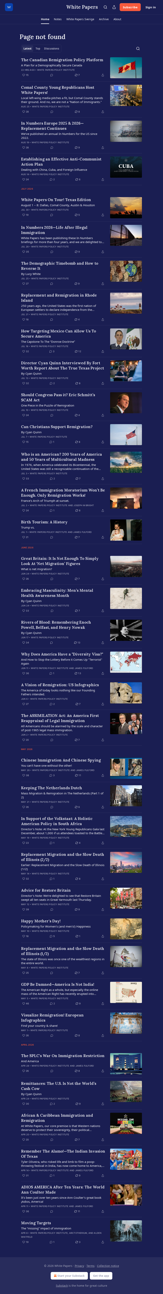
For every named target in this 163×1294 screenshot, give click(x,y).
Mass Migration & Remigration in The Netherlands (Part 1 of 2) (62, 795)
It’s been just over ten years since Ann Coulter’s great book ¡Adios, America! (61, 1199)
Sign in (151, 7)
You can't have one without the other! (46, 765)
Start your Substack (71, 1276)
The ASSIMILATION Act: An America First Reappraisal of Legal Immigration (60, 718)
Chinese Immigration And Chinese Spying (61, 760)
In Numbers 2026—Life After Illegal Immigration (54, 230)
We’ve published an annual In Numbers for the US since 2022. (59, 136)
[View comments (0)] (51, 75)
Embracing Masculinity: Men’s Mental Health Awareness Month (57, 593)
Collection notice (108, 1266)
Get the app (101, 1276)
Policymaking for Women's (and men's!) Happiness (56, 926)
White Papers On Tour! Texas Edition (56, 199)
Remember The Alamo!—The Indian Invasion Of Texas (63, 1154)
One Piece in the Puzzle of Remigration (47, 405)
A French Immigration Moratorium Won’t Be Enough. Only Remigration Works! (63, 493)
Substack (62, 1285)
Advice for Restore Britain (46, 890)
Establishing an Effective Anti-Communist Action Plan (61, 162)
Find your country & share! (39, 1026)
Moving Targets (36, 1223)
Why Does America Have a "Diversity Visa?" (62, 654)
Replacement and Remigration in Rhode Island (59, 298)
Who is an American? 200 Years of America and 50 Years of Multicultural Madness (61, 457)
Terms (90, 1266)
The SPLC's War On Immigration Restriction (63, 1055)
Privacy (79, 1266)
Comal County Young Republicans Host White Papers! (57, 90)
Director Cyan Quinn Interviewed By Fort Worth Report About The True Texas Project (62, 365)
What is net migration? (36, 569)
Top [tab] (38, 48)
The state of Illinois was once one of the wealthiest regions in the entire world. (62, 961)
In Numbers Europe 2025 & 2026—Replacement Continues (52, 126)
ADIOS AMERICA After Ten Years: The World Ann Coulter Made (63, 1190)
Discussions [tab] (51, 48)
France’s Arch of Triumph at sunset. (45, 501)
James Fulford (82, 532)
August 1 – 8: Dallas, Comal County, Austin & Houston (58, 205)
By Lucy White (31, 274)
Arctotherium (78, 1233)
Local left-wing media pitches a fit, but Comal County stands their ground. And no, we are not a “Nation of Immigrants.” (62, 100)
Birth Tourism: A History (44, 522)
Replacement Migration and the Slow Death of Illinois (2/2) (62, 857)
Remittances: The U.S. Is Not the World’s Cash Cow (58, 1086)
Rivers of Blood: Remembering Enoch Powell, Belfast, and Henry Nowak (56, 625)
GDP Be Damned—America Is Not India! (57, 984)
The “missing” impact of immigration (46, 1228)
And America (30, 1061)
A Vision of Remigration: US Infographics (60, 684)
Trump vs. (28, 527)
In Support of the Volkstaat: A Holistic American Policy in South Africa (56, 821)
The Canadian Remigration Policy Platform (62, 59)
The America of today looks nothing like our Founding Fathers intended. (58, 692)
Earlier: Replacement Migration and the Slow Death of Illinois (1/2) (62, 867)
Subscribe (130, 7)
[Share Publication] (114, 7)
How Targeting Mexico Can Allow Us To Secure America (58, 334)
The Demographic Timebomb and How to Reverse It (59, 266)
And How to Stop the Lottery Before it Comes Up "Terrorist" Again (61, 661)
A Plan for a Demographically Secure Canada (51, 65)
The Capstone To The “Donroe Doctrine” (48, 342)
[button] (45, 19)
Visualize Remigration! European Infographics (52, 1018)
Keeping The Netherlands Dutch (51, 787)
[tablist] (41, 48)
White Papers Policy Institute (56, 70)
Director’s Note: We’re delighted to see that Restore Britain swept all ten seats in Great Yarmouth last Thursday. (61, 898)
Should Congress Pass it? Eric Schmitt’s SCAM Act (58, 397)
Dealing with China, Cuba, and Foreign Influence (54, 170)
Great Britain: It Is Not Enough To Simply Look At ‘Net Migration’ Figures (60, 561)
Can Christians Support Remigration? (57, 426)
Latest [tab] (27, 48)
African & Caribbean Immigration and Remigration (57, 1118)
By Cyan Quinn (31, 373)
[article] (81, 68)
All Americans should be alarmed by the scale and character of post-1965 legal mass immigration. (62, 728)
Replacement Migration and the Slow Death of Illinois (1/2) (62, 951)
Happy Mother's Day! (41, 921)
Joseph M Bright (84, 505)
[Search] (105, 7)
